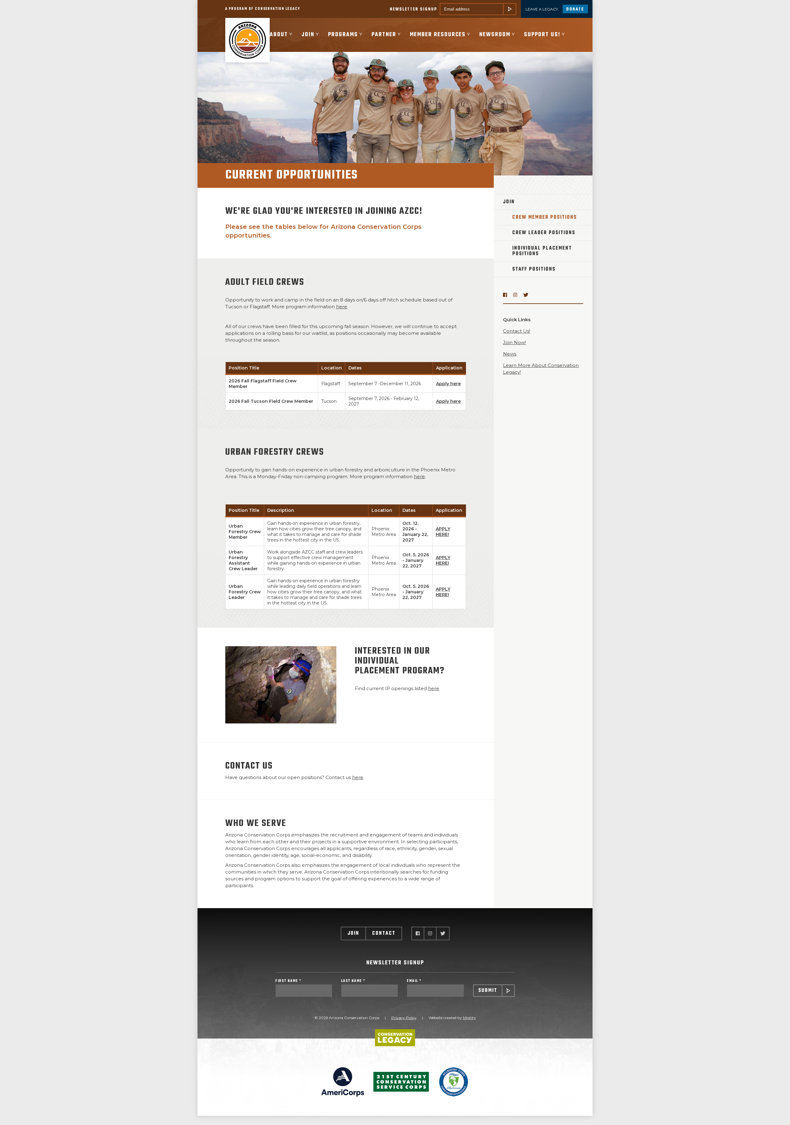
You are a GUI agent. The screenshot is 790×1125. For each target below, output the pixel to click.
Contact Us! (516, 331)
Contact (383, 933)
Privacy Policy (404, 1017)
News (509, 354)
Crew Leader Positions (543, 233)
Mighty (469, 1017)
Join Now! (514, 342)
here (341, 307)
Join (509, 202)
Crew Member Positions (544, 217)
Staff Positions (533, 269)
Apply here (448, 383)
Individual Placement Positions (542, 251)
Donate (575, 9)
